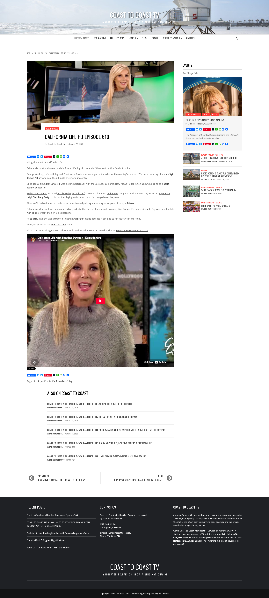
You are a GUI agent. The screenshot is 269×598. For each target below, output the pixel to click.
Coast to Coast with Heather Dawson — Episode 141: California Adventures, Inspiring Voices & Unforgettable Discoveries (106, 430)
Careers (190, 38)
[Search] (237, 38)
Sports (219, 155)
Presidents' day (64, 381)
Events (206, 114)
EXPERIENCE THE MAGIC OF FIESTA (215, 205)
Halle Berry (32, 218)
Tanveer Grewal (209, 179)
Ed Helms (136, 209)
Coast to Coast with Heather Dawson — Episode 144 (52, 515)
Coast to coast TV (134, 15)
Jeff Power (112, 193)
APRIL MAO (207, 193)
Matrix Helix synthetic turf (71, 193)
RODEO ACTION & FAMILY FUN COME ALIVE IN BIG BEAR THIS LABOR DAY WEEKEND (220, 175)
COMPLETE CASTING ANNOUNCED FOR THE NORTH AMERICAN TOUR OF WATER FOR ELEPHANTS (58, 524)
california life (48, 381)
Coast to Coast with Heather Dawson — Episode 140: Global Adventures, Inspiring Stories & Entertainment (99, 443)
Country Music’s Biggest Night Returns (204, 120)
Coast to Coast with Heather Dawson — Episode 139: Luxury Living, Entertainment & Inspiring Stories (96, 456)
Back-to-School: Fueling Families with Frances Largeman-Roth (58, 533)
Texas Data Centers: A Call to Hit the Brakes (48, 547)
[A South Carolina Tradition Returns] (191, 158)
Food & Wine (100, 38)
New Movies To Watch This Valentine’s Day (61, 478)
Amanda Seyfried (151, 209)
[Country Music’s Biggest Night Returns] (212, 96)
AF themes (164, 593)
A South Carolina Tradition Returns (219, 158)
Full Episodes (117, 38)
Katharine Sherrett (57, 407)
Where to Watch (171, 38)
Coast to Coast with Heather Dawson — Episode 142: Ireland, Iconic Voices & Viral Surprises (92, 417)
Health (132, 38)
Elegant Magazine (147, 593)
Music (214, 114)
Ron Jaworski (53, 183)
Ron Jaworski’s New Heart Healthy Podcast (139, 478)
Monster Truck (58, 224)
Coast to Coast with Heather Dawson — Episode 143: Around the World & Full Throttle (90, 404)
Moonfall (79, 218)
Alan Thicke (33, 212)
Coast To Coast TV (57, 144)
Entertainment (82, 38)
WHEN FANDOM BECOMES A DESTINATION (218, 190)
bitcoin (36, 381)
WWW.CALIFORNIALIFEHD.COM (132, 230)
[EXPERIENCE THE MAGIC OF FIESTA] (191, 206)
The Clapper (124, 209)
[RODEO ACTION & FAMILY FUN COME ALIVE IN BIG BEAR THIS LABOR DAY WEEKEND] (191, 173)
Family (211, 155)
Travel (154, 38)
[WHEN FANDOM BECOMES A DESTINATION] (191, 190)
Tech (144, 38)
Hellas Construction (37, 193)
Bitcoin (130, 203)
